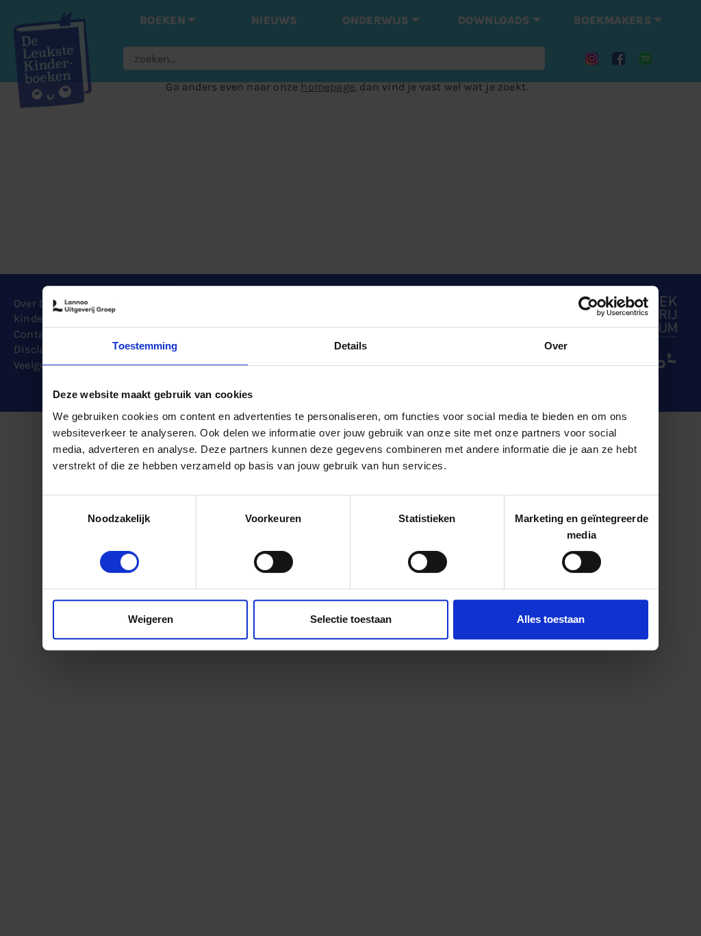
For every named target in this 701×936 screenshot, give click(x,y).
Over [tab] (556, 346)
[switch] (273, 562)
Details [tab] (351, 346)
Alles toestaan (551, 619)
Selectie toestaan (351, 619)
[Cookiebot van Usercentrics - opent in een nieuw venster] (588, 306)
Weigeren (150, 619)
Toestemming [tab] (144, 346)
